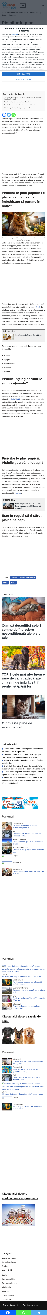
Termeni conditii (10, 1305)
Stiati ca (5, 1266)
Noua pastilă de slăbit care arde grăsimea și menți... (25, 1070)
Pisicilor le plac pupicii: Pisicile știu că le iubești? (19, 105)
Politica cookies (30, 1305)
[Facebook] (4, 115)
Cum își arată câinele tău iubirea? (29, 335)
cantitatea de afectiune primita (23, 577)
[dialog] (23, 54)
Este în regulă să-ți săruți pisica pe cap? (17, 108)
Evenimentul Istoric (9, 1283)
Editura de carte (8, 1295)
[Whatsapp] (13, 115)
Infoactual (5, 1291)
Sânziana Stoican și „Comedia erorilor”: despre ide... (22, 976)
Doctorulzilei (6, 1299)
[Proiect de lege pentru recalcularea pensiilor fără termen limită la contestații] (7, 1007)
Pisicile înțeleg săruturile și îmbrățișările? (17, 102)
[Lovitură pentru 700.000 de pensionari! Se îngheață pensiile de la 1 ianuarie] (7, 1062)
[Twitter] (9, 115)
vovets (18, 493)
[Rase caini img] (18, 1044)
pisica (13, 582)
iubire (5, 582)
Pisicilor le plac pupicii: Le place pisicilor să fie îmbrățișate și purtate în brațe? (23, 98)
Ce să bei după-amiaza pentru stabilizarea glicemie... (25, 827)
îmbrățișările (16, 399)
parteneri (14, 34)
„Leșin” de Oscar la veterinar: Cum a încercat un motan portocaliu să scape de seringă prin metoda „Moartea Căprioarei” (22, 780)
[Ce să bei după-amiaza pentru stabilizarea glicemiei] (7, 826)
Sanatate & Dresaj (9, 1262)
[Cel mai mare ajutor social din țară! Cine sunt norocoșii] (7, 872)
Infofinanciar (6, 1287)
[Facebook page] (20, 808)
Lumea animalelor (9, 1258)
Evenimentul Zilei (8, 1279)
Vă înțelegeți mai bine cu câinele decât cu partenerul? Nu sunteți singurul (28, 506)
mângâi (37, 307)
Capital (4, 1275)
